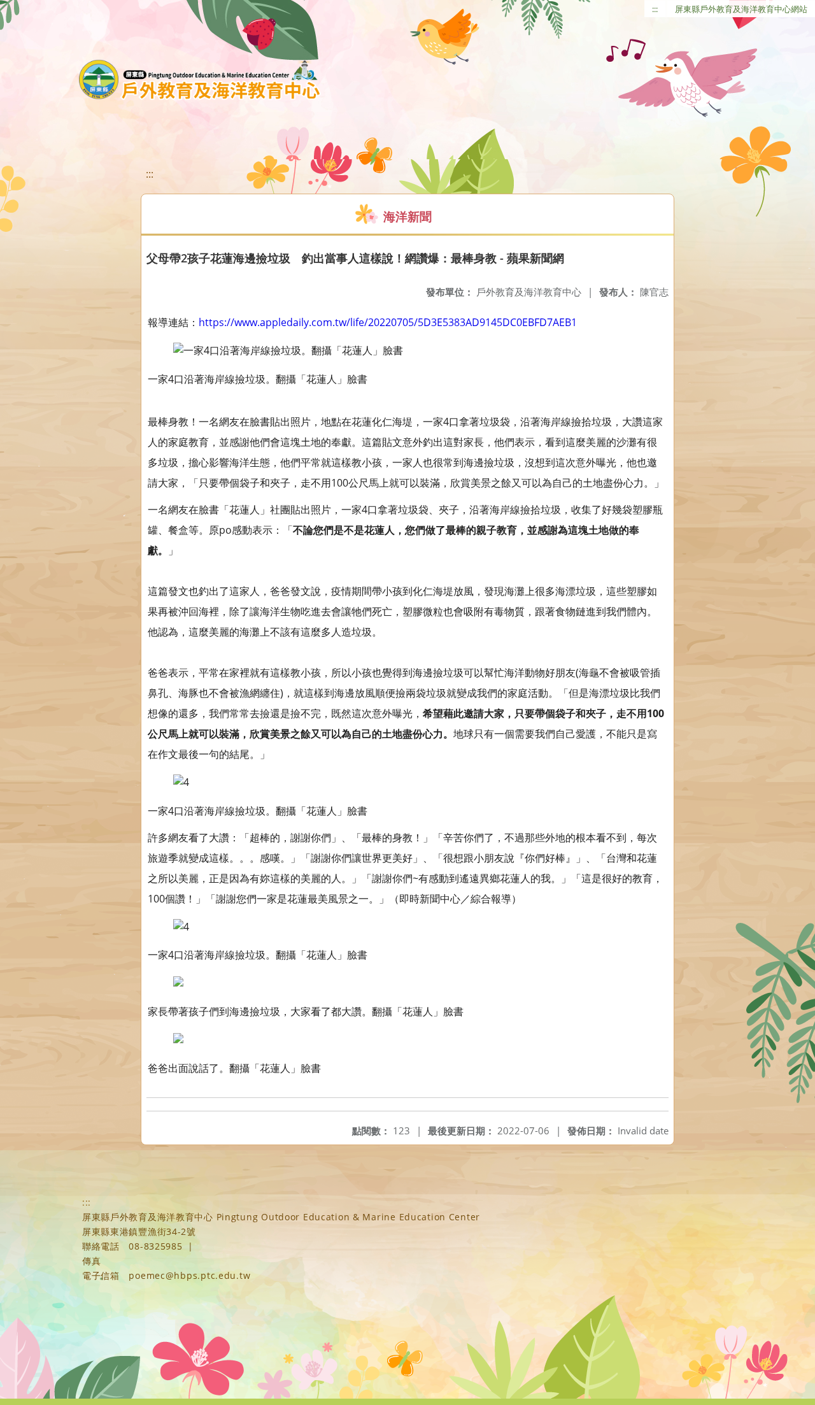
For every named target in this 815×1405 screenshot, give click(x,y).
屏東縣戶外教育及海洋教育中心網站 (741, 9)
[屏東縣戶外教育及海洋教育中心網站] (200, 79)
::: (655, 9)
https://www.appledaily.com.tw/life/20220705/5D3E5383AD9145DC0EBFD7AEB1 (388, 322)
